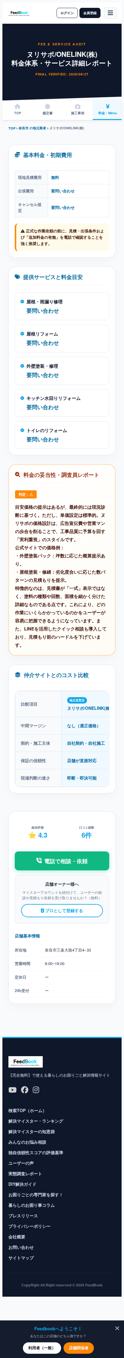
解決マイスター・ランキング (35, 1121)
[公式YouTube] (12, 1089)
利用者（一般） (42, 1347)
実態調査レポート (25, 1173)
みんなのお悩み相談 (27, 1142)
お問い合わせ (21, 1247)
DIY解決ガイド (22, 1184)
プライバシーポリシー (29, 1226)
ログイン (67, 13)
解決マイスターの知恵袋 (31, 1131)
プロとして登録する (63, 910)
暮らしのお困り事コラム (31, 1205)
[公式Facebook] (24, 1089)
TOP (11, 128)
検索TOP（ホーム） (27, 1110)
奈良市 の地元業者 (32, 128)
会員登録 (90, 13)
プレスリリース (23, 1215)
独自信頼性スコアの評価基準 (35, 1152)
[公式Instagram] (36, 1089)
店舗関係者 (78, 1347)
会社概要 (16, 1237)
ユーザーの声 (21, 1163)
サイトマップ (21, 1258)
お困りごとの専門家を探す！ (35, 1194)
